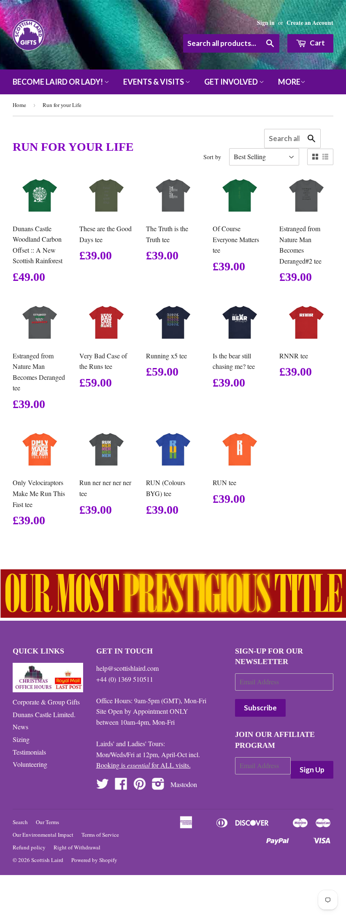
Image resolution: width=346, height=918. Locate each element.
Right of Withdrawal (77, 847)
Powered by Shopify (94, 860)
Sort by (212, 157)
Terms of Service (100, 834)
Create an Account (310, 23)
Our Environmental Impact (43, 834)
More (289, 81)
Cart (316, 42)
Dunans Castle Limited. (44, 714)
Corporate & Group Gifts (46, 701)
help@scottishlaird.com (127, 668)
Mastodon (183, 784)
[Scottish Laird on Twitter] (102, 786)
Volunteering (30, 764)
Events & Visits (154, 81)
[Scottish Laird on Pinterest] (139, 786)
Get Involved (231, 81)
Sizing (21, 739)
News (20, 726)
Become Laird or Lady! (58, 81)
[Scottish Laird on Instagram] (158, 786)
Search (20, 822)
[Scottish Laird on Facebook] (121, 786)
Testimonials (29, 751)
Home (19, 105)
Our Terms (47, 822)
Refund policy (29, 847)
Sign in (266, 23)
